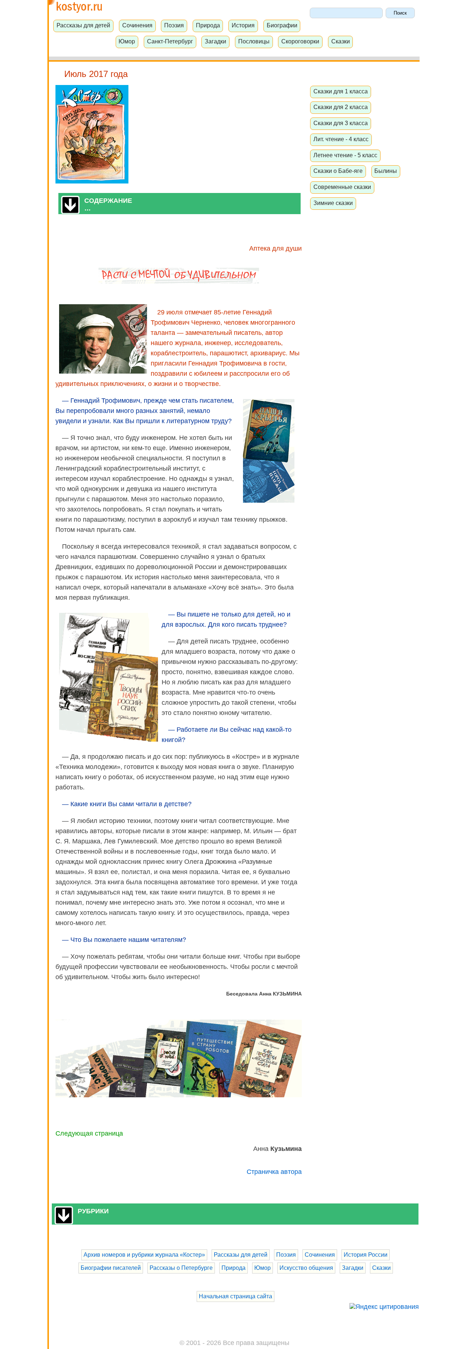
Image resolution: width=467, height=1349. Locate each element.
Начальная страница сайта (235, 1296)
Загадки (215, 41)
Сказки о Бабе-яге (338, 170)
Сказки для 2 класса (340, 107)
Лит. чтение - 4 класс (340, 139)
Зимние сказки (333, 203)
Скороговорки (300, 41)
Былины (385, 170)
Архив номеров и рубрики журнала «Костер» (144, 1255)
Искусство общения (306, 1268)
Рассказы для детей (83, 25)
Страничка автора (274, 1171)
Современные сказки (342, 186)
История (243, 25)
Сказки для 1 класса (340, 91)
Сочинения (137, 25)
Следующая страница (89, 1133)
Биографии (282, 25)
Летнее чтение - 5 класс (345, 155)
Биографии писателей (111, 1268)
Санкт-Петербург (170, 41)
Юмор (127, 41)
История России (365, 1255)
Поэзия (174, 25)
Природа (208, 25)
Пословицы (254, 41)
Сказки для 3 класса (340, 123)
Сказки (340, 41)
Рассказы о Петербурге (181, 1268)
